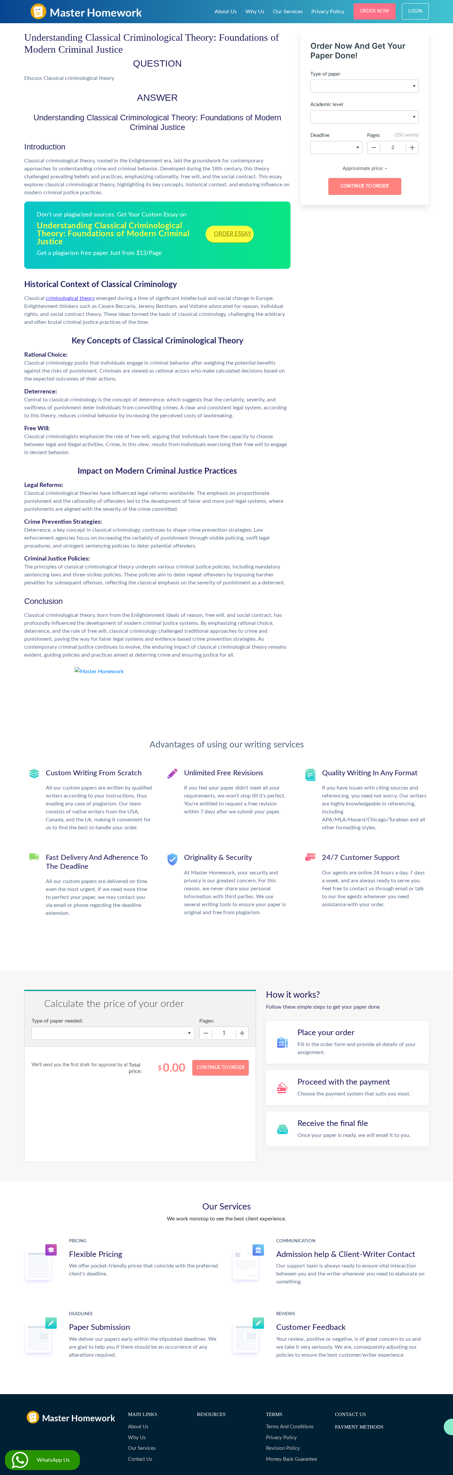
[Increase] (412, 147)
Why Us (254, 11)
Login (415, 11)
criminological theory (70, 298)
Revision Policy (283, 1448)
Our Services (288, 11)
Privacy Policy (327, 11)
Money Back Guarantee (291, 1459)
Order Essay (232, 234)
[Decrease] (373, 147)
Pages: (206, 1021)
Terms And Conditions (290, 1426)
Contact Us (140, 1459)
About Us (226, 11)
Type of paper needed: (57, 1021)
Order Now (374, 11)
